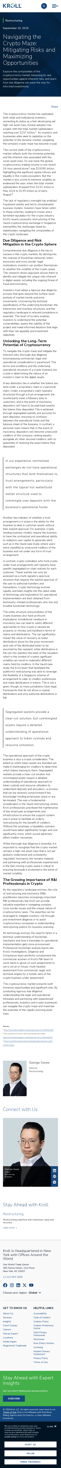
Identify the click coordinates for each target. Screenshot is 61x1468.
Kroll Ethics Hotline (43, 1343)
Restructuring (36, 1071)
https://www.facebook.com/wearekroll (5, 1285)
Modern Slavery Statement (41, 1353)
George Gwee (54, 1170)
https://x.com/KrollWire (25, 1285)
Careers (7, 1329)
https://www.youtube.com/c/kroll (31, 1285)
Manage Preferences (30, 1462)
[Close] (55, 1426)
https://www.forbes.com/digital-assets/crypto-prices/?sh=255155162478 (28, 1030)
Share (54, 106)
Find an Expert (10, 1333)
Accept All (30, 1444)
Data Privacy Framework (40, 1334)
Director (33, 1068)
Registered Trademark (15, 1345)
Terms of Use (40, 1362)
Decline (30, 1453)
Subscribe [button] (14, 1398)
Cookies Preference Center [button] (43, 1327)
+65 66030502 (54, 1182)
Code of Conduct (41, 1317)
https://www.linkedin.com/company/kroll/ (18, 1285)
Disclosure (38, 1339)
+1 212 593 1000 (13, 1277)
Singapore (8, 1177)
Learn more (9, 1227)
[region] (30, 1445)
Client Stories (10, 1325)
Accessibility (40, 1313)
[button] (44, 6)
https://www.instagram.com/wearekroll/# (12, 1285)
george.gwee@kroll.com (54, 1176)
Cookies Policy (41, 1321)
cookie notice (10, 1437)
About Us (8, 1313)
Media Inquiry (10, 1341)
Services (7, 1317)
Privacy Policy (40, 1358)
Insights (7, 1321)
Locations (8, 1337)
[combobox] (35, 1293)
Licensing (38, 1347)
